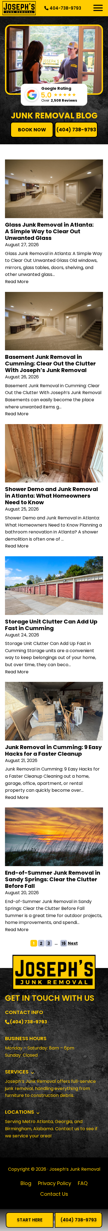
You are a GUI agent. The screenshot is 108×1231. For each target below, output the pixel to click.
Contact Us (54, 1194)
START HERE (29, 1220)
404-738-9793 (64, 8)
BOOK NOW (32, 129)
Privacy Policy (54, 1183)
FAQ (83, 1183)
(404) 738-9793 (76, 129)
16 (63, 943)
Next (73, 943)
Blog (25, 1183)
